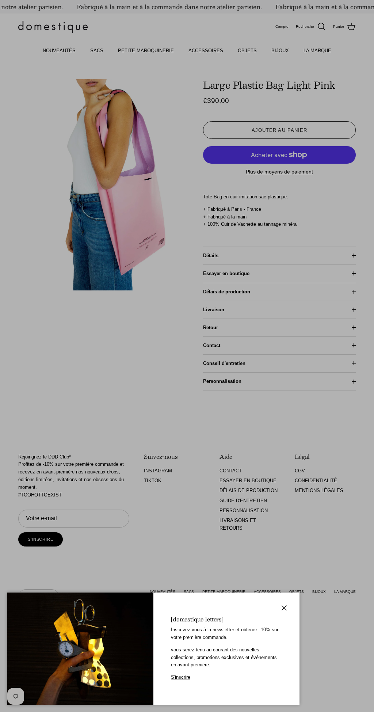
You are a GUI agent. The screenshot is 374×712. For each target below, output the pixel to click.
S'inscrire (180, 677)
